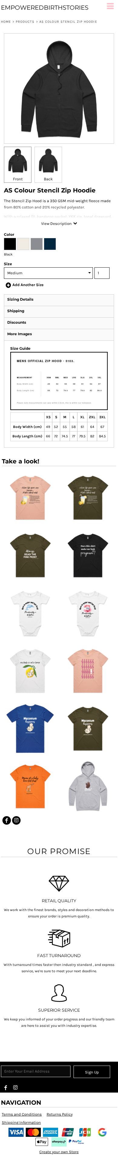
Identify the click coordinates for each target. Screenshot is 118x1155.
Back (48, 179)
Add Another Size (28, 284)
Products (25, 22)
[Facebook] (6, 820)
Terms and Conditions (22, 1114)
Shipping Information (21, 1122)
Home (6, 22)
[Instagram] (16, 820)
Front (18, 179)
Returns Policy (60, 1114)
